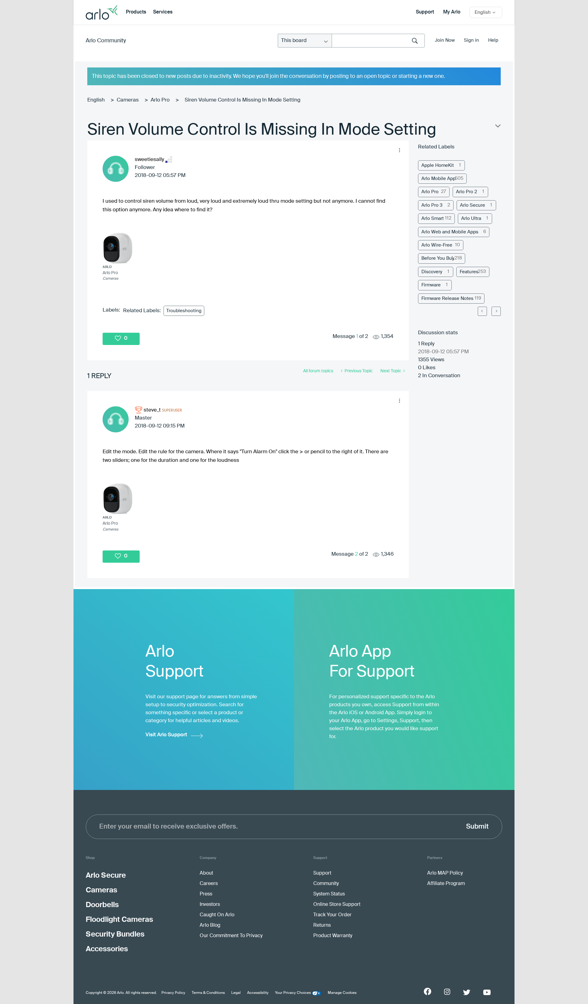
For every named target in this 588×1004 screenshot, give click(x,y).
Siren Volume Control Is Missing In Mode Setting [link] (242, 100)
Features (469, 272)
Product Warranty (332, 935)
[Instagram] (447, 992)
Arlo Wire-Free (436, 245)
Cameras (128, 100)
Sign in (471, 40)
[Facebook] (427, 991)
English (96, 100)
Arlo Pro (160, 100)
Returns (322, 925)
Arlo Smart (432, 218)
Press (206, 894)
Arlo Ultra (471, 218)
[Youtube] (487, 992)
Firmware (431, 285)
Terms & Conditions (208, 993)
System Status (329, 894)
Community (326, 883)
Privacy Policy (173, 993)
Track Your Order (332, 915)
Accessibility (258, 993)
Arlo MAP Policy (445, 873)
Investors (210, 904)
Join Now (445, 40)
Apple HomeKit (437, 165)
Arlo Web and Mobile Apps (449, 232)
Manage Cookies (342, 993)
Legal (236, 993)
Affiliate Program (446, 883)
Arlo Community (106, 41)
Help (493, 40)
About (206, 873)
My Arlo (451, 12)
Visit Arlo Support (166, 735)
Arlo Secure (472, 205)
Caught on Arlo (217, 915)
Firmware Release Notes (447, 298)
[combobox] (378, 41)
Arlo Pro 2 (466, 192)
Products (136, 12)
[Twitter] (466, 992)
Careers (209, 883)
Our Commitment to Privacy (231, 935)
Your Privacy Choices (293, 993)
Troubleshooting (184, 310)
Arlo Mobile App (438, 178)
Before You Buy (437, 258)
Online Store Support (336, 904)
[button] (399, 150)
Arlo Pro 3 (432, 205)
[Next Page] (496, 311)
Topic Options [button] (497, 127)
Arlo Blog (210, 925)
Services (162, 12)
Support (425, 12)
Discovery (431, 272)
